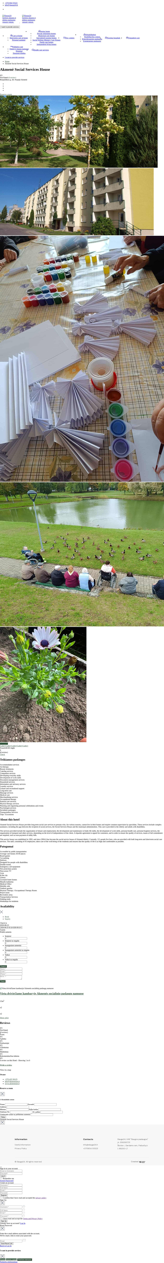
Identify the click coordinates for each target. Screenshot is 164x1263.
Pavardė (31, 1104)
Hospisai (19, 51)
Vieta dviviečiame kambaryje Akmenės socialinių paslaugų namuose (42, 993)
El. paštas (36, 1112)
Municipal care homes (46, 36)
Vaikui (7, 955)
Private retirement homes (46, 34)
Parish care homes (46, 42)
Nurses (2, 1259)
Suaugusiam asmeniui (13, 945)
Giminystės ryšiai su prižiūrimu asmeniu (15, 1114)
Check (2, 754)
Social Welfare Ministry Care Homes (46, 40)
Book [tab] (7, 917)
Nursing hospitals (113, 38)
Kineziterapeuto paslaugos (92, 39)
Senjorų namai (11, 1259)
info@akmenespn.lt (12, 1081)
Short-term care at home (19, 38)
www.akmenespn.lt (12, 1084)
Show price (4, 1018)
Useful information (23, 1144)
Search (3, 966)
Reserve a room (6, 94)
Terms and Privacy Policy (33, 1219)
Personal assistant (18, 40)
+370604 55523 (90, 1148)
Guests (2, 930)
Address (3, 1107)
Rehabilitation (90, 35)
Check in (3, 923)
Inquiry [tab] (7, 919)
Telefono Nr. (5, 1112)
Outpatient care (134, 38)
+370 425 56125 (11, 1079)
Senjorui (8, 936)
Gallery (3, 746)
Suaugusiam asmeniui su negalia (17, 950)
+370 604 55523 (11, 3)
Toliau (3, 1117)
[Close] (2, 1094)
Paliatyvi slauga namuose (19, 49)
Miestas (3, 1109)
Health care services (41, 50)
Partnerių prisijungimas (8, 1262)
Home (7, 61)
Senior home (45, 31)
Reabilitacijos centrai (92, 37)
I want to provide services (10, 27)
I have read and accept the (22, 1219)
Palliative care (17, 47)
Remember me (8, 1178)
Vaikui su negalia (11, 960)
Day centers (69, 38)
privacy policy (41, 1198)
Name (2, 1104)
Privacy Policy (21, 1148)
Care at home (17, 36)
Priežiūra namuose (24, 1259)
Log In (22, 1223)
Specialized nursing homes (46, 38)
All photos (4, 744)
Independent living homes (46, 44)
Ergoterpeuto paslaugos (92, 41)
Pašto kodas (33, 1109)
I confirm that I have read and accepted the (24, 1198)
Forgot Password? (7, 1181)
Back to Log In (6, 1246)
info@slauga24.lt (11, 5)
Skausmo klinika (19, 53)
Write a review (6, 1065)
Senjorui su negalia (12, 941)
